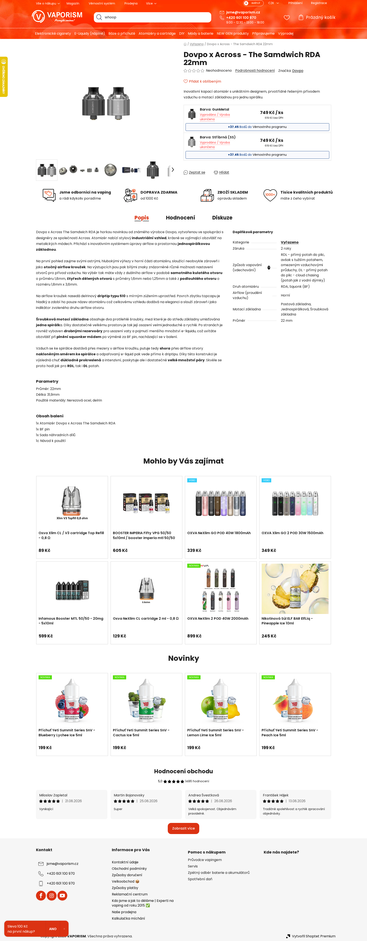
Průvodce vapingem (205, 860)
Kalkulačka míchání (128, 918)
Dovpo (297, 70)
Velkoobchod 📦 (125, 881)
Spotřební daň (200, 879)
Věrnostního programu (270, 127)
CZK (271, 3)
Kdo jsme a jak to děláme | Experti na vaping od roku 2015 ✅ (143, 903)
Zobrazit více (183, 828)
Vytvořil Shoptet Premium (314, 936)
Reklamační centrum (130, 894)
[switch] (253, 3)
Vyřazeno (290, 242)
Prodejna (131, 3)
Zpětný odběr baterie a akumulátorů (219, 872)
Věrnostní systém (102, 3)
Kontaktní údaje (125, 862)
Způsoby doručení (127, 875)
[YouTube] (62, 896)
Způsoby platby (125, 887)
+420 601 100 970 (241, 17)
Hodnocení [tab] (180, 217)
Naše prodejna (124, 912)
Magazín (73, 3)
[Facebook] (41, 896)
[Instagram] (52, 896)
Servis (193, 866)
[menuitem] (51, 33)
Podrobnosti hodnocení (255, 70)
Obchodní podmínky (129, 868)
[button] (72, 548)
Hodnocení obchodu (183, 771)
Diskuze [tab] (222, 217)
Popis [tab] (142, 217)
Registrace (319, 3)
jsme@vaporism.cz (243, 12)
